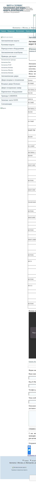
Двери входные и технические (12, 80)
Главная (3, 31)
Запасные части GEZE (9, 100)
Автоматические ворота (10, 41)
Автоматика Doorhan (7, 67)
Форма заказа (30, 31)
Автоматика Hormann (7, 73)
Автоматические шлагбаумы (12, 52)
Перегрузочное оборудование (12, 48)
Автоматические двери (9, 76)
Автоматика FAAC (6, 65)
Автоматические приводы (8, 60)
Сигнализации (6, 104)
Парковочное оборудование (11, 92)
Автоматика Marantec (7, 70)
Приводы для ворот (8, 56)
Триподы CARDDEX (9, 96)
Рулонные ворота (7, 45)
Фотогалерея (20, 31)
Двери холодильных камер (11, 88)
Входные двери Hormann (10, 84)
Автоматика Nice (6, 62)
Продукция (10, 31)
